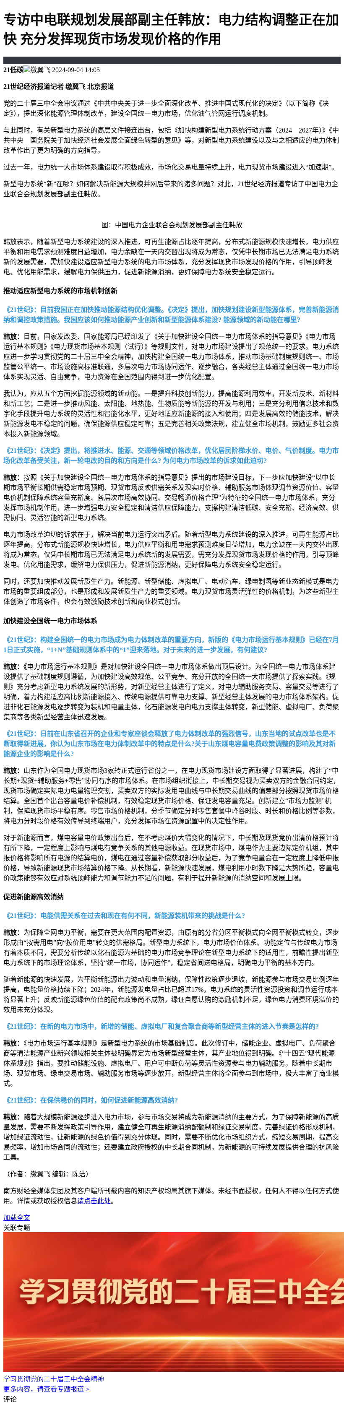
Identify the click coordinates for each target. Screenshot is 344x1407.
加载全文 (16, 1217)
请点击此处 (94, 1200)
